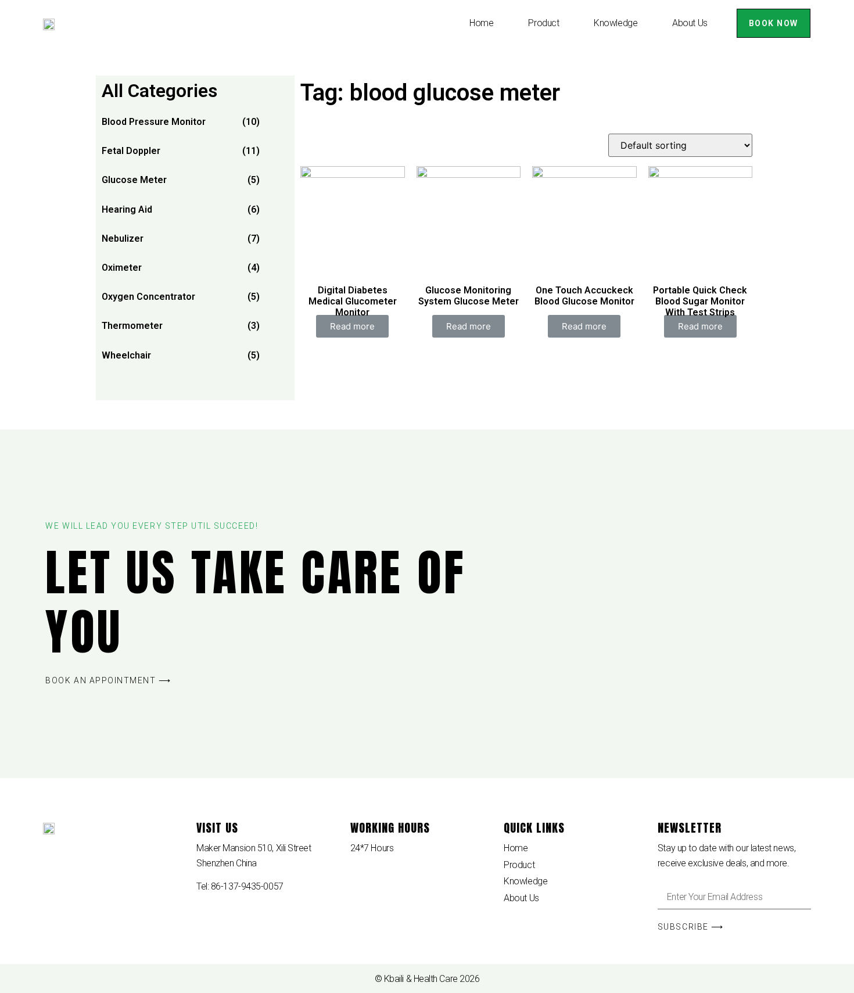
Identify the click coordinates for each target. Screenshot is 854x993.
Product (543, 22)
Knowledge (615, 22)
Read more (352, 326)
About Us (689, 22)
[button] (773, 23)
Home (481, 22)
